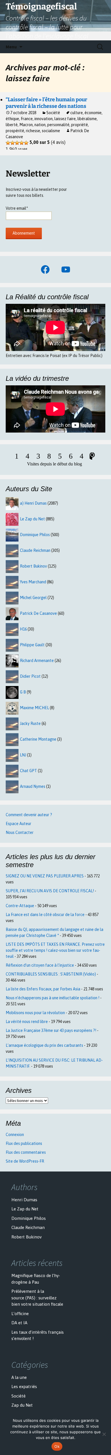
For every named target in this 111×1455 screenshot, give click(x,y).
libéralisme (87, 118)
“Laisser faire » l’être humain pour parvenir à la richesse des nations (46, 102)
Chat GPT (28, 770)
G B (23, 692)
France (27, 118)
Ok (56, 1446)
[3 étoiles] (17, 142)
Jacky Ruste (30, 723)
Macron (26, 124)
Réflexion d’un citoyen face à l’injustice (40, 965)
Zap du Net (22, 1405)
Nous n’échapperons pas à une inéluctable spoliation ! (52, 998)
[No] (104, 1434)
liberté (12, 124)
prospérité (15, 130)
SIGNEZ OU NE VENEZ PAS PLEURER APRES (45, 876)
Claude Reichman (35, 550)
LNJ (23, 755)
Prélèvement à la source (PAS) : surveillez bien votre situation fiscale (37, 1298)
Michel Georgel (33, 597)
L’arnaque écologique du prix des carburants (44, 1045)
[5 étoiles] (26, 142)
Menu (11, 46)
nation (40, 124)
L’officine (20, 1313)
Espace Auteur (18, 823)
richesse (33, 130)
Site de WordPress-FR (25, 1161)
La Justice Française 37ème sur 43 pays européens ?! (51, 1030)
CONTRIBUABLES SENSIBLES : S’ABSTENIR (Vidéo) (51, 974)
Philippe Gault (32, 645)
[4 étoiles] (21, 142)
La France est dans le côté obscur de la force (45, 914)
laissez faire (65, 118)
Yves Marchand (33, 582)
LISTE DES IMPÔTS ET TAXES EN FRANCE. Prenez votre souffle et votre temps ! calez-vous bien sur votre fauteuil (55, 950)
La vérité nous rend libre (27, 1021)
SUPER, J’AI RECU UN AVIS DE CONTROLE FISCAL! (50, 891)
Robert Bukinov (33, 566)
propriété (79, 124)
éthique (12, 118)
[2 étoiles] (12, 142)
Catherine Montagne (38, 739)
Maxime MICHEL (34, 707)
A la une (19, 1377)
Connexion (15, 1134)
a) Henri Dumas (33, 503)
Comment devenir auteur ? (29, 814)
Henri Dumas (24, 1199)
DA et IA (19, 1322)
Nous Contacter (20, 832)
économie (93, 112)
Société (53, 112)
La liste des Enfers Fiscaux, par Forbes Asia (43, 989)
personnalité (58, 124)
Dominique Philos (35, 534)
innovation (43, 118)
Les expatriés (24, 1386)
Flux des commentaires (26, 1152)
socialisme (51, 130)
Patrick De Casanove (38, 613)
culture (76, 112)
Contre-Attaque (20, 905)
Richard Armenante (37, 660)
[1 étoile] (8, 142)
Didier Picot (30, 676)
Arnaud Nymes (32, 786)
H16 (23, 629)
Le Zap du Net (32, 519)
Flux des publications (24, 1143)
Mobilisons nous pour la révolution (35, 1012)
